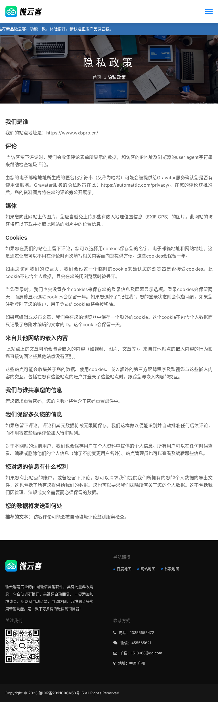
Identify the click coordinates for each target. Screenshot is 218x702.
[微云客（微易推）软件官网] (23, 11)
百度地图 (124, 568)
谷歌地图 (171, 568)
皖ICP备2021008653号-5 (61, 693)
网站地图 (148, 568)
